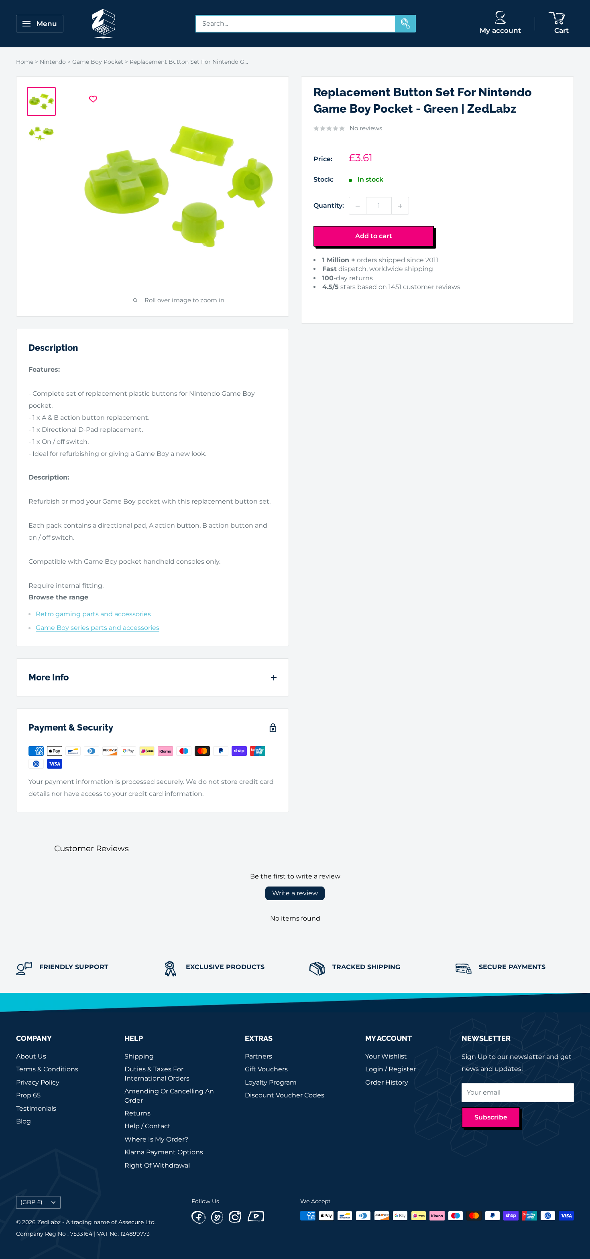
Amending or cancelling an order (169, 1095)
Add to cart (373, 236)
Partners (258, 1056)
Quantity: (328, 206)
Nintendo (53, 61)
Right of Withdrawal (157, 1165)
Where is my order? (156, 1139)
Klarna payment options (163, 1152)
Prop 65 (28, 1095)
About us (31, 1056)
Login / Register (390, 1069)
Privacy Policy (37, 1082)
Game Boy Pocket (97, 61)
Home (24, 61)
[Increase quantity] (400, 206)
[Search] (406, 23)
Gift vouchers (266, 1069)
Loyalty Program (271, 1082)
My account (500, 30)
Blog (23, 1121)
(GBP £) (31, 1202)
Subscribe (490, 1117)
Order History (386, 1082)
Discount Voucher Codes (284, 1095)
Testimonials (36, 1108)
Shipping (139, 1056)
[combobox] (295, 23)
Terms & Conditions (47, 1069)
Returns (137, 1113)
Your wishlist (386, 1056)
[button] (325, 300)
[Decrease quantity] (357, 206)
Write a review (295, 893)
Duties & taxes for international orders (156, 1073)
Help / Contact (147, 1126)
